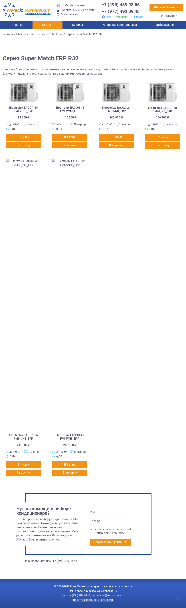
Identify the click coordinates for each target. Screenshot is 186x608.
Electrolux (56, 34)
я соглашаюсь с (113, 531)
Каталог (47, 24)
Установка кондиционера (119, 24)
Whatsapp (121, 17)
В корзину (24, 145)
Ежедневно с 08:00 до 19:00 (77, 10)
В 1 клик (23, 137)
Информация (165, 24)
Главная (17, 24)
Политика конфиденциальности (93, 599)
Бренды (77, 24)
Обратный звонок (166, 7)
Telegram (137, 17)
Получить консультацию (110, 542)
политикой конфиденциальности (113, 531)
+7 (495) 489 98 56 (121, 4)
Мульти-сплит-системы (32, 34)
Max (108, 17)
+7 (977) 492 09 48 (121, 11)
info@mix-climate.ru (72, 5)
